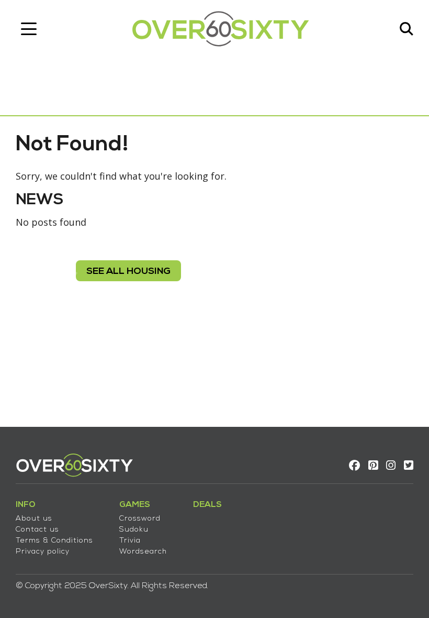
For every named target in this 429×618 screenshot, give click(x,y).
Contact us (37, 530)
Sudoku (134, 530)
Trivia (130, 541)
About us (34, 519)
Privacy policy (43, 552)
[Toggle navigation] (29, 29)
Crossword (140, 519)
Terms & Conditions (54, 541)
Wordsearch (143, 552)
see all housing (128, 272)
